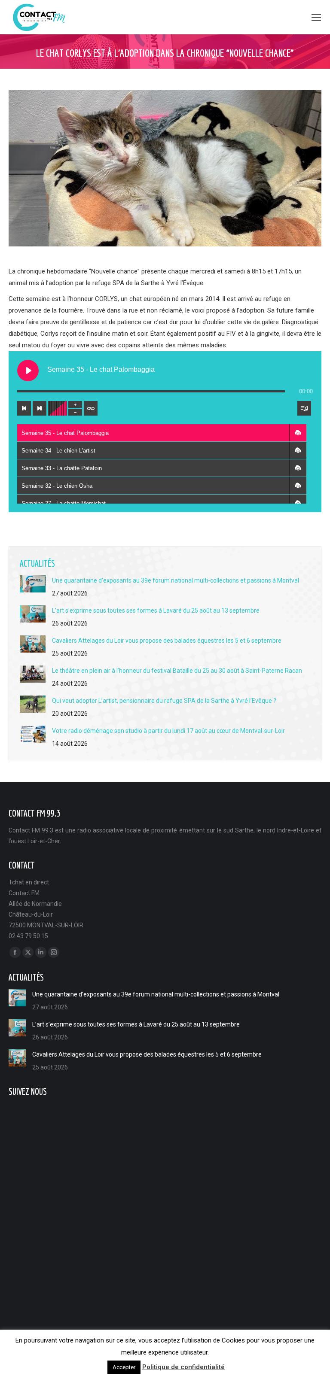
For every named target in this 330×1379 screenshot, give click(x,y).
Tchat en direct (29, 882)
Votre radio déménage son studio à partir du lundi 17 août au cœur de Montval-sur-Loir (168, 730)
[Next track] (39, 408)
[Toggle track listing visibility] (304, 408)
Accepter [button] (124, 1367)
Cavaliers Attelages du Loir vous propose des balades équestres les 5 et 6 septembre (166, 640)
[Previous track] (24, 408)
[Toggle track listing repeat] (91, 408)
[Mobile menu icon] (316, 17)
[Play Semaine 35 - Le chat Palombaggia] (28, 370)
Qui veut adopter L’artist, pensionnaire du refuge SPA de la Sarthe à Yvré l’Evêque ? (164, 700)
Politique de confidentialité (183, 1367)
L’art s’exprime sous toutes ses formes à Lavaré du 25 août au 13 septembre (156, 610)
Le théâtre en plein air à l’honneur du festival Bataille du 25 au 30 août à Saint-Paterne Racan (177, 670)
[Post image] (33, 583)
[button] (297, 432)
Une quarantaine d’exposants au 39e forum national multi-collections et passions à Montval (175, 580)
